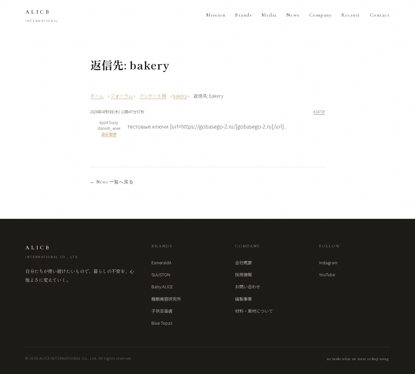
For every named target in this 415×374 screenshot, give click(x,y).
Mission (216, 15)
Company (320, 15)
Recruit (350, 15)
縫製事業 (243, 299)
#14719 (319, 111)
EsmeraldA (161, 262)
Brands (243, 15)
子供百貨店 (161, 311)
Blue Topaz (161, 323)
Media (269, 15)
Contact (380, 15)
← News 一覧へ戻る (112, 182)
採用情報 (243, 274)
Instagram (328, 262)
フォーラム (121, 96)
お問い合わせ (247, 286)
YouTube (327, 274)
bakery (180, 96)
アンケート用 (152, 96)
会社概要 (243, 262)
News (293, 15)
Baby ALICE (162, 286)
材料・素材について (254, 311)
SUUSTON (160, 274)
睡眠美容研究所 (166, 299)
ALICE (42, 15)
